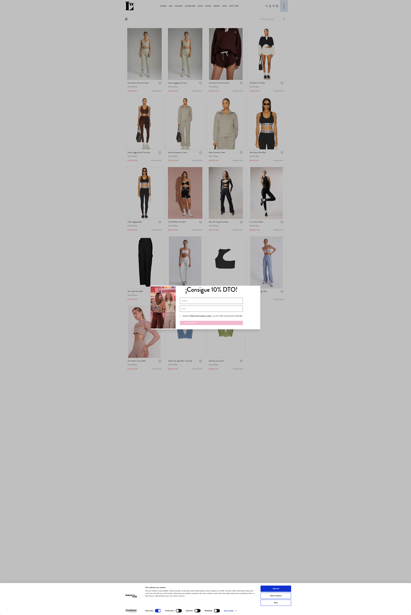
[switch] (179, 610)
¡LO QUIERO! (190, 322)
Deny (276, 603)
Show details (229, 611)
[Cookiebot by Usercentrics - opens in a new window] (131, 610)
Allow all (276, 589)
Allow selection (276, 596)
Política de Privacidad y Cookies (200, 316)
